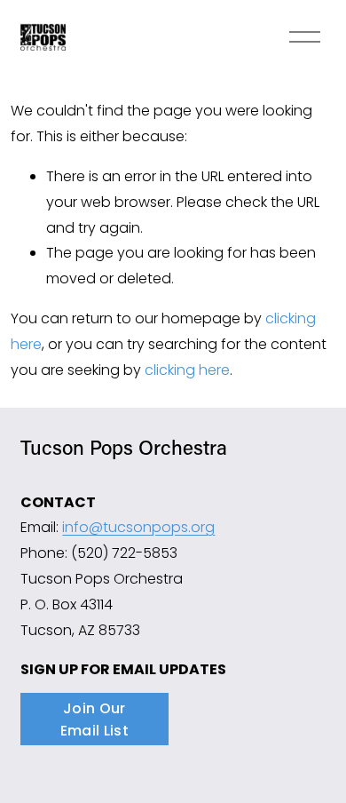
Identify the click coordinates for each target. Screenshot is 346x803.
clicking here (187, 370)
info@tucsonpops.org (138, 527)
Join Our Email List (94, 719)
